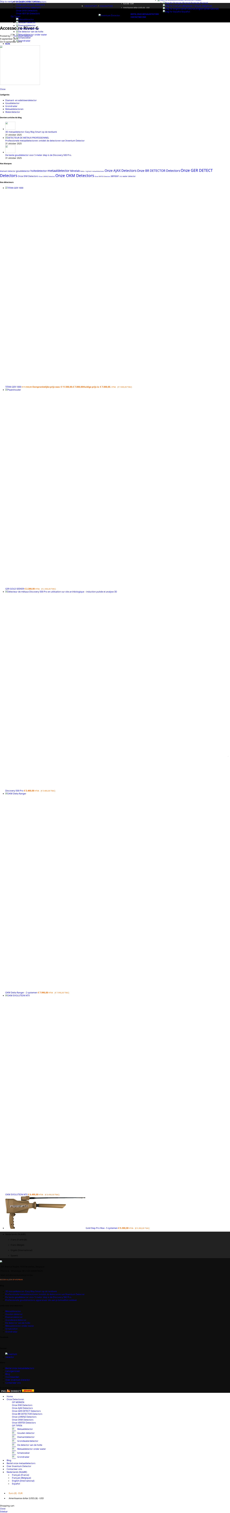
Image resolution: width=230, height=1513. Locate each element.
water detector (129, 176)
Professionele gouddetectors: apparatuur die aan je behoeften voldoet (41, 1300)
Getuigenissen (12, 1371)
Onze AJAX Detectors (120, 170)
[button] (117, 1234)
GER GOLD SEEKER (14, 588)
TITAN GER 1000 (13, 386)
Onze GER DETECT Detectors (30, 4)
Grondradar (24, 40)
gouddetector (23, 171)
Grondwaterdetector (28, 28)
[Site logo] (109, 15)
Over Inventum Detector (17, 1379)
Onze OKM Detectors (26, 10)
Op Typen (15, 16)
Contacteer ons (13, 1382)
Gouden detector (27, 22)
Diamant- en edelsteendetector (21, 100)
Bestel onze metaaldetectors (19, 1368)
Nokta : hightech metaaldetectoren (92, 171)
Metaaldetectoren (14, 109)
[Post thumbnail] (10, 128)
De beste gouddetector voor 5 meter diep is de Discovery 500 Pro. (38, 155)
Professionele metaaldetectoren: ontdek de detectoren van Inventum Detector (45, 140)
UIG (120, 176)
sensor (115, 176)
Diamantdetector (27, 25)
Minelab (75, 171)
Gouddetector (12, 103)
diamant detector (7, 171)
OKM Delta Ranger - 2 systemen (21, 992)
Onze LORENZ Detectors (28, 7)
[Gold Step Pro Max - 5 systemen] (45, 1228)
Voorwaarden (12, 1376)
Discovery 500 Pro (14, 790)
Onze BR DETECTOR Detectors (31, 1)
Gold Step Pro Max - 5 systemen (102, 1228)
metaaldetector (59, 170)
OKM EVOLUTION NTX (16, 1194)
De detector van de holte (30, 31)
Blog (7, 1374)
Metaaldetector (26, 19)
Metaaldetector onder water (32, 34)
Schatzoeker (24, 37)
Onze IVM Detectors (28, 176)
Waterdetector (12, 112)
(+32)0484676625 (106, 6)
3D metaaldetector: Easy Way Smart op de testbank (31, 131)
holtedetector (38, 171)
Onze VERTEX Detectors (28, 13)
